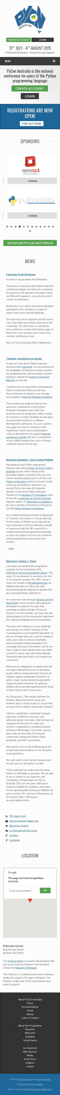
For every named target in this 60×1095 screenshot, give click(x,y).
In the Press (30, 1059)
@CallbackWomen (38, 583)
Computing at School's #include (34, 498)
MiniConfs (30, 1033)
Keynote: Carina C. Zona (21, 561)
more (11, 548)
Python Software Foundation (29, 508)
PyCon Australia (24, 1079)
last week (27, 366)
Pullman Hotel (15, 961)
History (30, 1014)
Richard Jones (30, 1089)
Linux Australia (43, 1079)
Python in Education (16, 481)
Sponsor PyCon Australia (30, 243)
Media (30, 1055)
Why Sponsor (30, 1051)
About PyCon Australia (30, 999)
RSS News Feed (17, 816)
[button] (30, 899)
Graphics (30, 1062)
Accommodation (30, 1006)
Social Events (30, 1040)
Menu (8, 61)
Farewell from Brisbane (21, 274)
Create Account (18, 39)
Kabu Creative (36, 1084)
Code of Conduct (30, 1018)
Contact (30, 1066)
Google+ (14, 835)
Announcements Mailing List (24, 821)
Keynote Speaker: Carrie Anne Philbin (29, 459)
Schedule (30, 1036)
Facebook (14, 840)
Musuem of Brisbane (26, 967)
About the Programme (30, 1025)
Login (42, 39)
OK (45, 890)
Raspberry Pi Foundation (34, 495)
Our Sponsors (30, 1048)
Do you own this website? (20, 891)
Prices (30, 1003)
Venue (30, 1010)
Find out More (31, 123)
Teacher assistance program (24, 358)
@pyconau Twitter (18, 825)
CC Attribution (45, 1089)
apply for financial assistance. (37, 397)
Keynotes (30, 1029)
